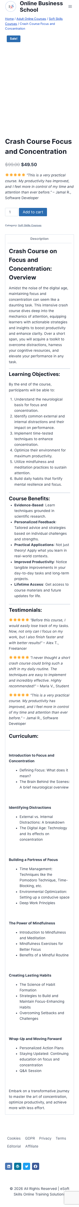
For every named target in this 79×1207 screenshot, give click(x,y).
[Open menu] (70, 6)
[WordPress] (17, 1166)
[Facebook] (35, 1166)
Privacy (45, 1138)
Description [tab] (39, 239)
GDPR (30, 1138)
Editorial (14, 1146)
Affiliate (31, 1146)
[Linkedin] (8, 1166)
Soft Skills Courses (30, 225)
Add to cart (33, 212)
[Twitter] (26, 1166)
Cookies (14, 1138)
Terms (61, 1138)
